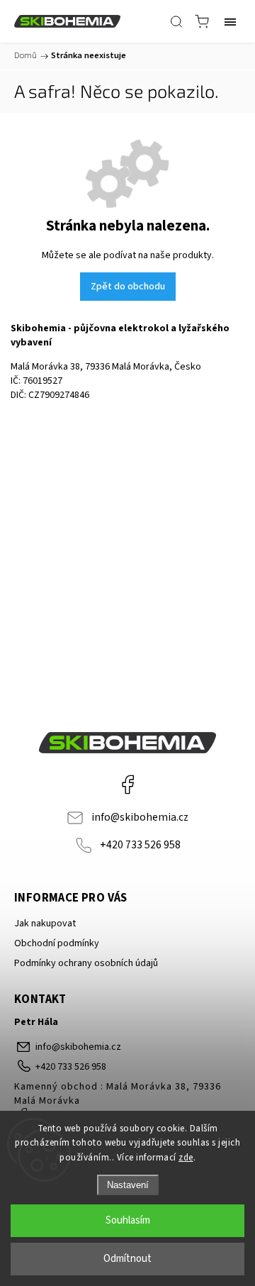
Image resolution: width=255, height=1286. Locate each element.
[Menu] (230, 21)
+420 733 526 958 (140, 845)
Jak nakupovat (45, 923)
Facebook (127, 784)
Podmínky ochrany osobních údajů (86, 963)
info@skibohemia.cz (139, 817)
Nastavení (128, 1185)
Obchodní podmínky (56, 943)
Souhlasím (128, 1220)
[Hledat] (176, 21)
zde (185, 1157)
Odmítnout (127, 1258)
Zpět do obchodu (128, 286)
